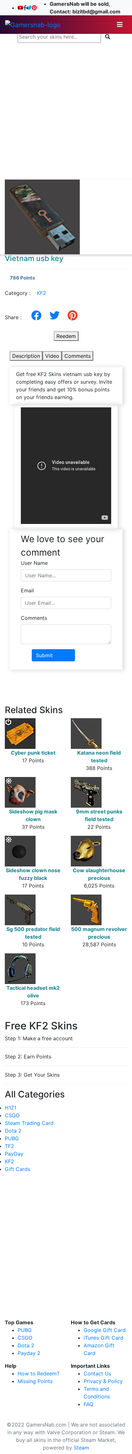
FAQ (88, 1404)
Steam (81, 1447)
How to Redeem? (38, 1373)
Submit (44, 655)
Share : (15, 317)
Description (26, 356)
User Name (34, 563)
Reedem (66, 336)
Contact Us (97, 1373)
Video (52, 356)
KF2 (41, 293)
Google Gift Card (105, 1330)
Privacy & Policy (103, 1381)
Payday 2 (29, 1353)
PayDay (14, 1153)
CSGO (12, 1115)
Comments (77, 356)
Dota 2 (13, 1130)
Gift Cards (17, 1169)
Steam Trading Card (29, 1123)
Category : (25, 293)
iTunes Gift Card (103, 1338)
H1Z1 (10, 1107)
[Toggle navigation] (120, 24)
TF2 (9, 1146)
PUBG (12, 1138)
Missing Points (35, 1381)
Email (27, 590)
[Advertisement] (66, 111)
